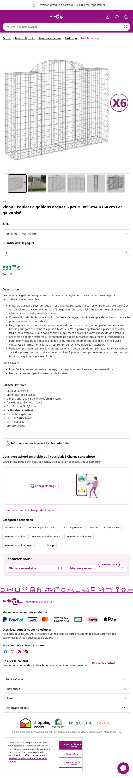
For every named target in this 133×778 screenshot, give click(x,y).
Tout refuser (73, 754)
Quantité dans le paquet (18, 243)
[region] (43, 755)
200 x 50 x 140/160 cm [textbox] (21, 234)
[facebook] (5, 651)
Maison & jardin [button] (13, 527)
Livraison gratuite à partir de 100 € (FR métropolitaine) (71, 5)
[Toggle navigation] (6, 17)
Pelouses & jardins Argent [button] (46, 536)
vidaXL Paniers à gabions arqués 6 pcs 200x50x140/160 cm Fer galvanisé (62, 209)
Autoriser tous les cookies (72, 745)
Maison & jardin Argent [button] (42, 527)
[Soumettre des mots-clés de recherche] (125, 26)
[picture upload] (87, 485)
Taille (6, 224)
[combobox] (66, 27)
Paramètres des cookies (72, 763)
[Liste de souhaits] (117, 17)
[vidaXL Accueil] (56, 16)
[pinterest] (19, 651)
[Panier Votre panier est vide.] (126, 17)
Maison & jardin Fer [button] (72, 527)
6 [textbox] (6, 253)
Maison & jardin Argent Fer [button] (104, 527)
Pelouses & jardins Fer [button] (79, 536)
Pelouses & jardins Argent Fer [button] (21, 545)
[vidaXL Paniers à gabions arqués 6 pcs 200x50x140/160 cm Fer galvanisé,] (66, 109)
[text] (11, 268)
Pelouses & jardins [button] (15, 536)
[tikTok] (26, 651)
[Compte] (107, 17)
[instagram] (12, 651)
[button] (66, 679)
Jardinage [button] (49, 545)
